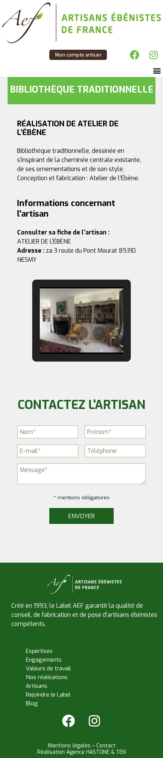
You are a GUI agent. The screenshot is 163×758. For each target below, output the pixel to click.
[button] (156, 70)
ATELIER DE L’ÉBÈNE (44, 241)
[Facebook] (134, 55)
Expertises (39, 651)
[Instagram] (153, 55)
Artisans (36, 686)
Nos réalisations (47, 677)
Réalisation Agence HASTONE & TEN (81, 752)
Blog (32, 703)
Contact (106, 745)
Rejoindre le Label (48, 694)
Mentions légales (69, 745)
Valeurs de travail (48, 668)
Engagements (44, 660)
